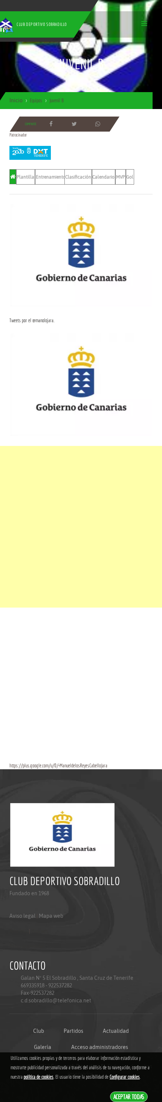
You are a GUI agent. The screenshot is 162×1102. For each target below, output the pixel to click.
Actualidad (116, 1031)
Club (38, 1031)
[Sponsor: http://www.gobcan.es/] (81, 255)
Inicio (16, 100)
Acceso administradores (99, 1047)
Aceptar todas (129, 1096)
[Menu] (144, 23)
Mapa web (51, 916)
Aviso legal (22, 916)
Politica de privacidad (26, 946)
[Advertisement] (81, 527)
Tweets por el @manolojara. (31, 320)
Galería (42, 1047)
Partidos (73, 1031)
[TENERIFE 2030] (30, 152)
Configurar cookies (125, 1077)
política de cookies (38, 1077)
